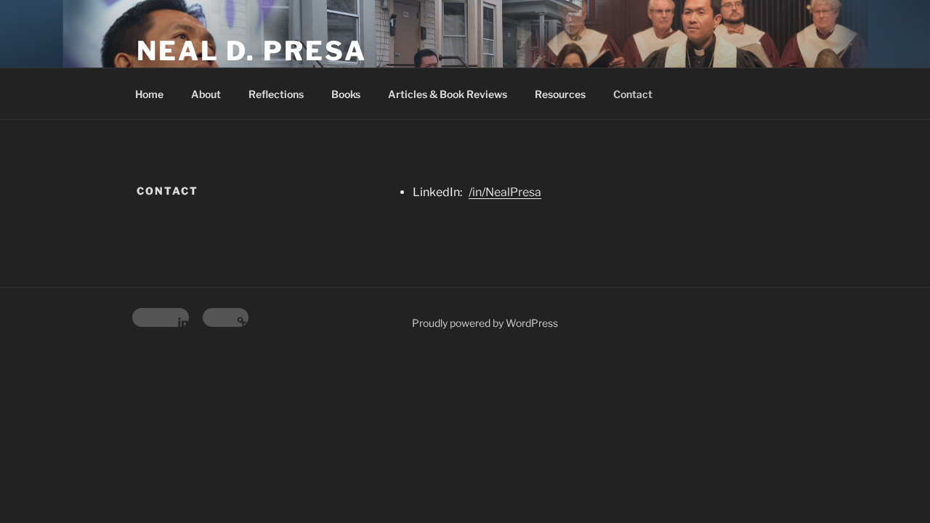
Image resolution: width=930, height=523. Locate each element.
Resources (560, 94)
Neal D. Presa (251, 51)
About (206, 94)
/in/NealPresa (505, 192)
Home (149, 94)
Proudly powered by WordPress (485, 323)
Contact (632, 94)
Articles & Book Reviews (447, 94)
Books (345, 94)
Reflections (276, 94)
